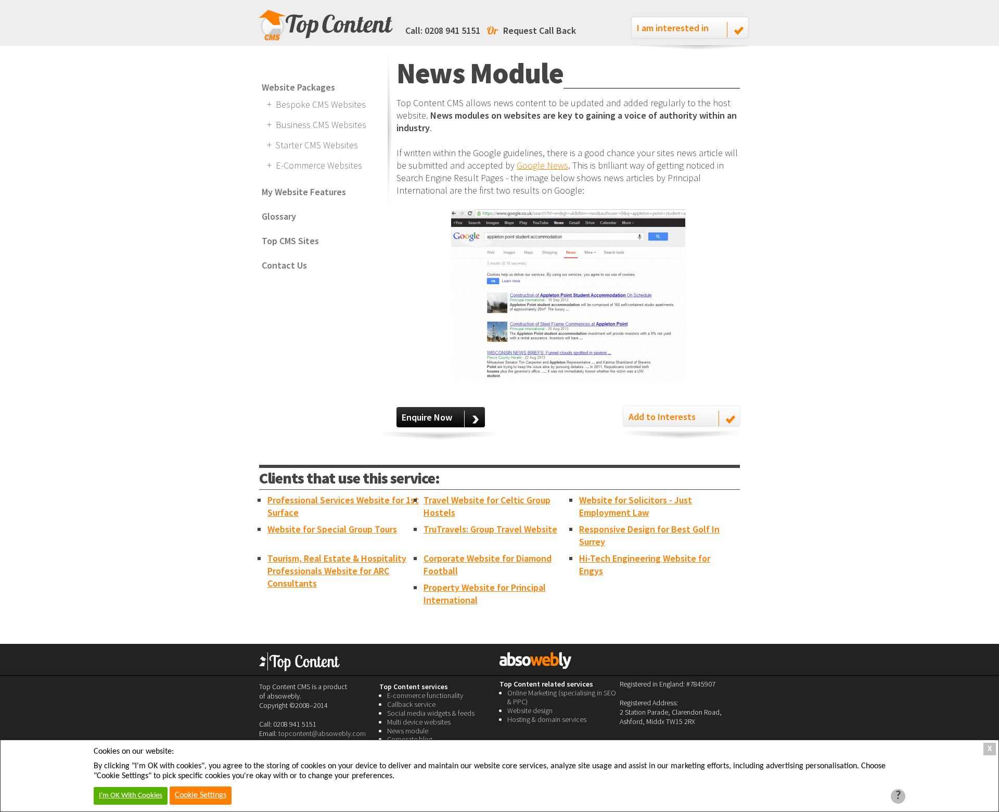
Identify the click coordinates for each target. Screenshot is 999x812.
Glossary (279, 216)
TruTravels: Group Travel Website (490, 529)
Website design (530, 710)
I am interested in (673, 28)
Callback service (411, 704)
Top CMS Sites (290, 241)
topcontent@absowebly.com (322, 733)
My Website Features (304, 192)
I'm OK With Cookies (130, 796)
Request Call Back (539, 30)
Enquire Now (427, 417)
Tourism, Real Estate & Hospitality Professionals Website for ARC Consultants (336, 570)
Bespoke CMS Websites (321, 104)
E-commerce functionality (425, 695)
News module (407, 730)
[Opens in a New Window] (568, 379)
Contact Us (284, 265)
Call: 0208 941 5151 (442, 30)
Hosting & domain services (546, 719)
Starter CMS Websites (317, 145)
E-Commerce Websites (319, 165)
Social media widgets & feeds (431, 713)
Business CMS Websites (321, 125)
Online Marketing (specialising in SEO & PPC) (561, 697)
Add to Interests (662, 417)
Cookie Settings (200, 795)
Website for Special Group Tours (332, 529)
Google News (542, 165)
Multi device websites (419, 722)
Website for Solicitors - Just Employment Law (635, 506)
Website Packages (298, 87)
